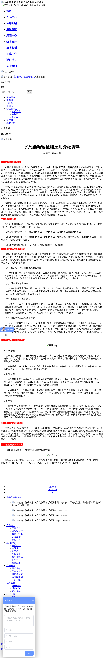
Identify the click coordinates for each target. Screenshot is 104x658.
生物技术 (10, 106)
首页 (9, 11)
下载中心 (11, 53)
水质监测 (16, 111)
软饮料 (15, 114)
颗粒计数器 (17, 534)
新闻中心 (11, 35)
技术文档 (11, 47)
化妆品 (15, 117)
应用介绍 (11, 23)
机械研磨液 (17, 574)
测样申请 (16, 585)
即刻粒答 (16, 591)
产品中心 (11, 17)
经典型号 (16, 540)
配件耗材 (11, 59)
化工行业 (10, 103)
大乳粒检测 (17, 577)
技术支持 (11, 41)
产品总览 (16, 528)
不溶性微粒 (17, 568)
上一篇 (52, 487)
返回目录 (52, 489)
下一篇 (54, 492)
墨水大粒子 (17, 571)
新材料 (9, 120)
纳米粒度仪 (17, 531)
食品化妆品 (29, 76)
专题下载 (16, 580)
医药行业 (10, 97)
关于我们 (11, 65)
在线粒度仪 (17, 537)
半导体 (9, 100)
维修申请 (16, 588)
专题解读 (11, 29)
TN (13, 597)
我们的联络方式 (14, 497)
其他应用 (10, 123)
